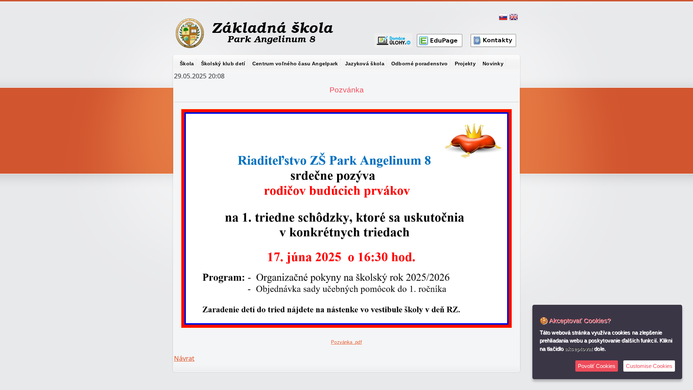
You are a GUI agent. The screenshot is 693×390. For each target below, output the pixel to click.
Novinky (493, 63)
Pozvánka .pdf (346, 342)
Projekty (465, 63)
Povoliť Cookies (596, 366)
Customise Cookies (649, 366)
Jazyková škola (364, 63)
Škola (187, 63)
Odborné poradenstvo (419, 63)
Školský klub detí (223, 63)
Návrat (184, 358)
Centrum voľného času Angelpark (295, 63)
